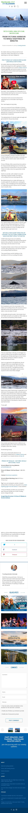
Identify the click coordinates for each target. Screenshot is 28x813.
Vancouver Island (14, 33)
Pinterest (14, 554)
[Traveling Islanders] (14, 2)
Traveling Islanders (21, 45)
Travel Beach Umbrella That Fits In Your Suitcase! (12, 795)
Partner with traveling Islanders (8, 768)
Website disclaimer (5, 771)
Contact (3, 773)
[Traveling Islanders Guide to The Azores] (7, 729)
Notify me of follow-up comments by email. (13, 711)
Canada (15, 31)
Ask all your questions (11, 475)
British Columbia (8, 31)
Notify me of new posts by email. (10, 714)
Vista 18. (22, 456)
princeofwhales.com (6, 467)
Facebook (14, 549)
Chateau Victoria (22, 67)
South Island (21, 31)
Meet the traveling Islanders (7, 766)
